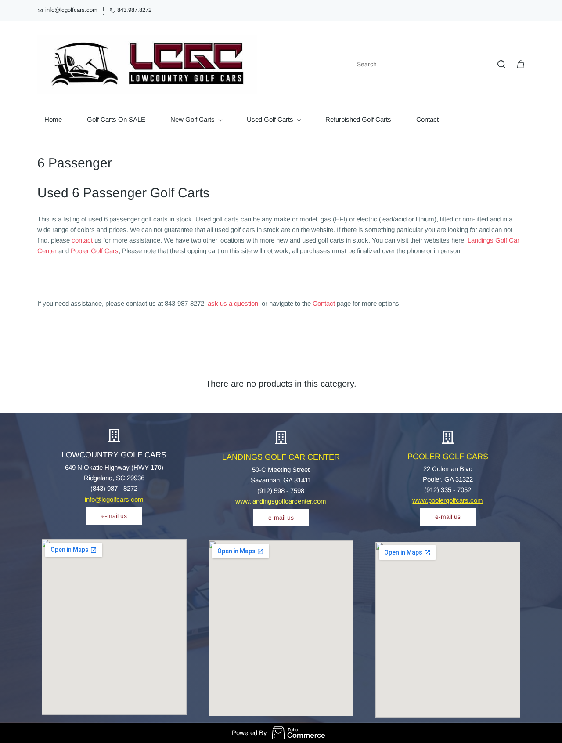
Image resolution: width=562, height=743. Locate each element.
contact (82, 240)
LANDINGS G (246, 457)
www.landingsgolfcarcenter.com (280, 501)
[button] (114, 516)
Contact (324, 303)
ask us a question (233, 303)
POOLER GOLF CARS (447, 456)
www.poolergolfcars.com (447, 500)
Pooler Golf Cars (95, 250)
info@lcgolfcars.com (114, 499)
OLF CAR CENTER (305, 457)
